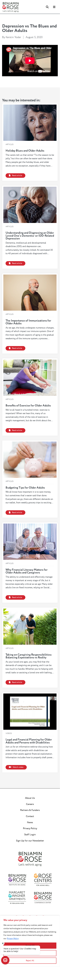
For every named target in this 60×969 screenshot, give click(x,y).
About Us (30, 798)
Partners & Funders (30, 810)
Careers (30, 804)
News (30, 822)
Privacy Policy (13, 938)
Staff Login (30, 834)
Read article (17, 175)
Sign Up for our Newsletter (30, 840)
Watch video (18, 767)
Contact (30, 816)
